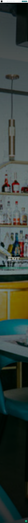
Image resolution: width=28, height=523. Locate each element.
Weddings (16, 1)
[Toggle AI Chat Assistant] (26, 521)
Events (11, 1)
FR (21, 1)
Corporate (13, 1)
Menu (9, 1)
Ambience (8, 1)
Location (19, 1)
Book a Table (25, 1)
